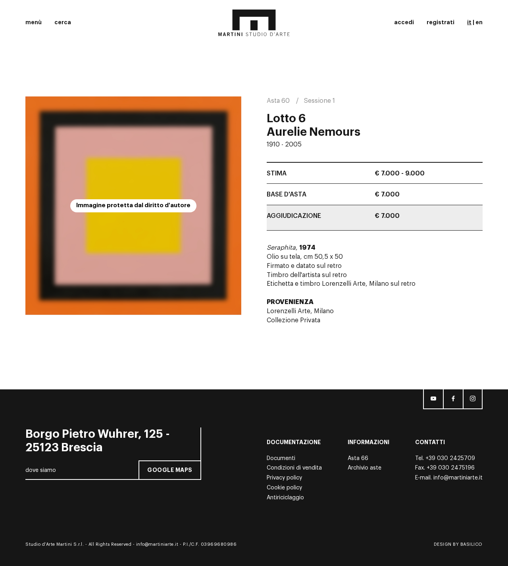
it (469, 22)
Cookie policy (284, 488)
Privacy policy (284, 478)
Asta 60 (278, 101)
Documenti (281, 458)
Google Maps (169, 470)
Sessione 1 (319, 101)
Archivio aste (364, 468)
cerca (62, 22)
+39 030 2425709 (450, 458)
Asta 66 (358, 458)
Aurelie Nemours (313, 132)
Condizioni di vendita (294, 468)
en (479, 22)
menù (33, 22)
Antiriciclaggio (285, 498)
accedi (404, 22)
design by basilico (458, 544)
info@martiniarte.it (458, 478)
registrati (440, 22)
